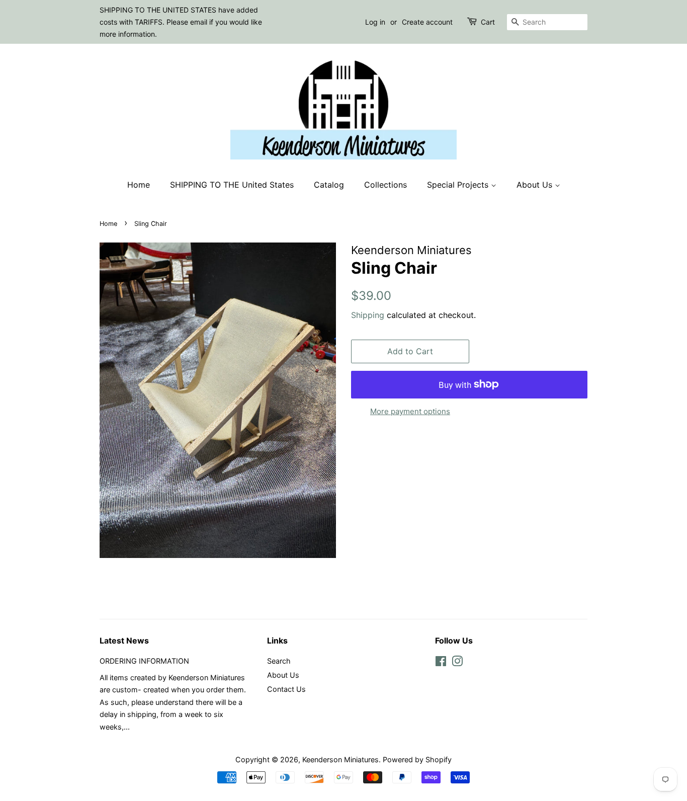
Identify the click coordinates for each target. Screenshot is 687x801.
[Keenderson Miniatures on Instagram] (457, 663)
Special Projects (459, 185)
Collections (385, 185)
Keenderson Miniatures (340, 759)
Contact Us (286, 689)
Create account (427, 22)
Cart (488, 22)
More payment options (410, 411)
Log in (375, 22)
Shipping (367, 315)
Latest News (124, 640)
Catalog (329, 185)
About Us (536, 185)
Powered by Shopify (417, 759)
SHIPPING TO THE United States (232, 185)
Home (138, 185)
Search (279, 661)
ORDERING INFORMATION (144, 661)
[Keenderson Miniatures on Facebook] (441, 663)
